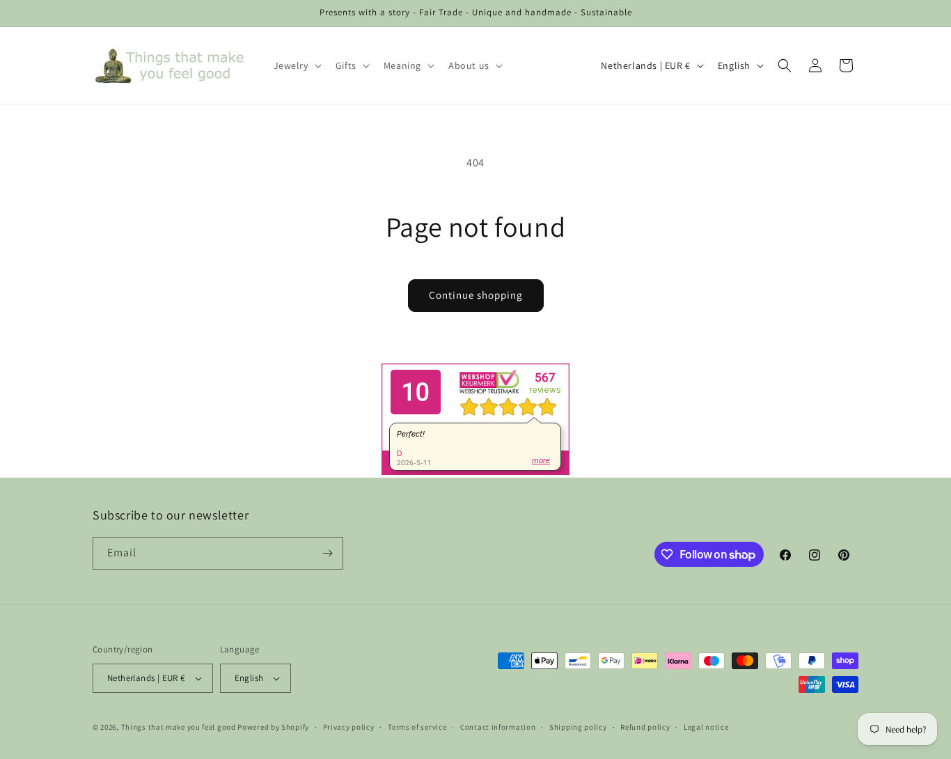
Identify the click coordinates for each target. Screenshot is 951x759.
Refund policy (645, 727)
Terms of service (417, 727)
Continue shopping (476, 295)
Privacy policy (349, 727)
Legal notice (706, 727)
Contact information (497, 727)
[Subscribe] (327, 553)
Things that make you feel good (178, 727)
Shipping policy (578, 727)
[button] (296, 65)
